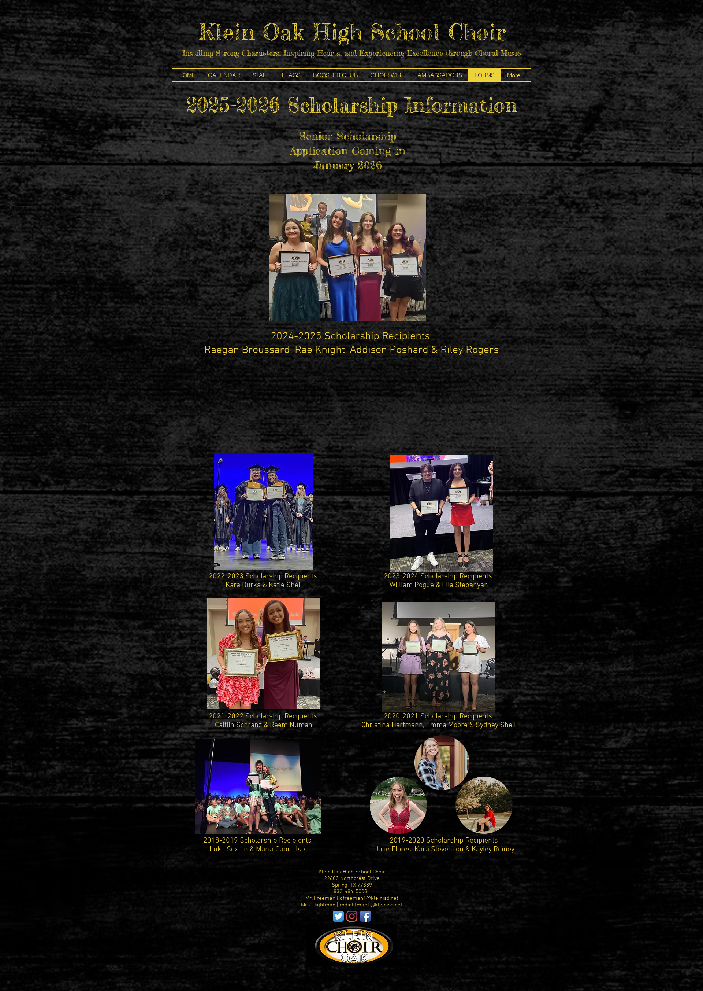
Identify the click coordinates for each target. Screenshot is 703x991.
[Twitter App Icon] (338, 916)
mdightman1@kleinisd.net (371, 905)
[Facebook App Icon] (365, 916)
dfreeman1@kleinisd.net (369, 898)
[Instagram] (351, 916)
